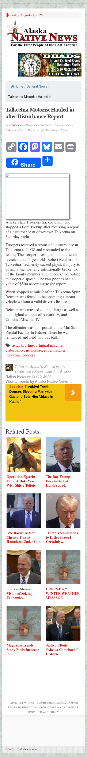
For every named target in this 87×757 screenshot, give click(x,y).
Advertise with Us (22, 702)
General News (37, 86)
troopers (28, 355)
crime (29, 345)
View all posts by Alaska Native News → (38, 382)
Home (18, 86)
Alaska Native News (20, 125)
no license (34, 350)
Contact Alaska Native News (58, 707)
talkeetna (12, 355)
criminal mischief (50, 345)
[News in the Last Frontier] (43, 34)
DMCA (31, 712)
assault (17, 345)
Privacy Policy (49, 712)
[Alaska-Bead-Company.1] (50, 64)
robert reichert (55, 350)
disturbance (14, 350)
